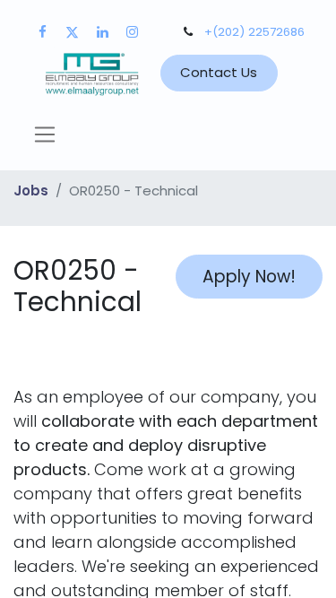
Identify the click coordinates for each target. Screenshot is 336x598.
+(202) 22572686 (254, 31)
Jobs (30, 190)
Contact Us (218, 72)
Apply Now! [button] (249, 276)
